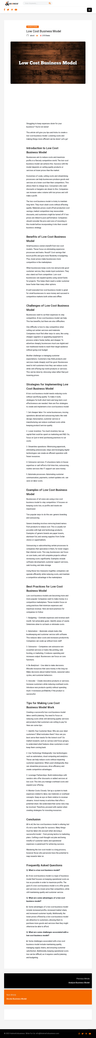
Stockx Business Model (16, 999)
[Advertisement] (48, 102)
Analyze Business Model (79, 983)
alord (32, 36)
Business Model (33, 26)
